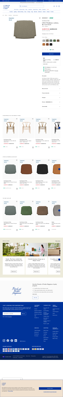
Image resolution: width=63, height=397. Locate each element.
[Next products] (59, 128)
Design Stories (35, 9)
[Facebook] (8, 340)
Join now (35, 297)
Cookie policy (15, 357)
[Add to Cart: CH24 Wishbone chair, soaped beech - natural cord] (33, 147)
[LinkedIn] (16, 340)
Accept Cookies (50, 388)
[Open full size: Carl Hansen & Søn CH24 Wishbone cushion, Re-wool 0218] (25, 29)
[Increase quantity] (47, 49)
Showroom (36, 332)
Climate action (46, 316)
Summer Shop (22, 9)
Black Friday (55, 338)
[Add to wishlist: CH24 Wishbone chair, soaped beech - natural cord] (32, 119)
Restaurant (36, 334)
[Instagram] (4, 340)
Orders (35, 308)
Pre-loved (36, 335)
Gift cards (54, 334)
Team (54, 313)
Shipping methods (38, 312)
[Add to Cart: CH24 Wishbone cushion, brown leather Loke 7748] (33, 189)
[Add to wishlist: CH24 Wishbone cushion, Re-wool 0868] (16, 160)
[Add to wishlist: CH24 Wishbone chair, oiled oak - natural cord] (16, 119)
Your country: (5, 316)
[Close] (20, 379)
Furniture (11, 11)
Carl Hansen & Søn (45, 20)
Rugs (32, 11)
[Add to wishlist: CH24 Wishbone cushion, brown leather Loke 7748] (32, 160)
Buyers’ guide (46, 323)
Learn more (34, 294)
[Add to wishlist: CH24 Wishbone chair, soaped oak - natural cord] (48, 119)
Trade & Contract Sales (56, 309)
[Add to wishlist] (39, 18)
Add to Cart (51, 53)
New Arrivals (16, 9)
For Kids (52, 11)
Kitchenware (46, 337)
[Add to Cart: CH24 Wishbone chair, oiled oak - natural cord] (17, 147)
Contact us (36, 317)
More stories (57, 240)
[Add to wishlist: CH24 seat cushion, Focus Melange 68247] (32, 201)
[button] (54, 6)
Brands (40, 9)
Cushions (10, 15)
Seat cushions (15, 15)
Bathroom (40, 11)
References (55, 315)
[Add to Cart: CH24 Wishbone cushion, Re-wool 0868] (17, 189)
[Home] (3, 15)
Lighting (15, 11)
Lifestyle (48, 11)
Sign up (23, 313)
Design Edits (55, 333)
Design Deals (55, 336)
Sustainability (46, 310)
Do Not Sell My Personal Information (50, 391)
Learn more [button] (45, 63)
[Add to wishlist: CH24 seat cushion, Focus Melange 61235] (48, 201)
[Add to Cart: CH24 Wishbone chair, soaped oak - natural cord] (49, 147)
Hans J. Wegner (45, 26)
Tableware (46, 339)
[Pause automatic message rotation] (43, 1)
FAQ (35, 315)
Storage (28, 11)
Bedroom (35, 11)
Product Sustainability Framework (46, 313)
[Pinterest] (12, 340)
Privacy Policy (10, 391)
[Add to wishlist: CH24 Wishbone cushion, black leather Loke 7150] (48, 160)
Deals (26, 9)
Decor (25, 11)
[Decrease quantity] (43, 49)
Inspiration (30, 9)
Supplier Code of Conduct (47, 321)
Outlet (48, 9)
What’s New (46, 330)
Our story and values (46, 308)
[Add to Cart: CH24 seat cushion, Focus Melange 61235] (49, 230)
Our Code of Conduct (46, 319)
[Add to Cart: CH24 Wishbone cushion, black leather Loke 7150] (49, 189)
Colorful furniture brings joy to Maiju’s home (36, 259)
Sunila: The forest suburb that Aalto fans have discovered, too (13, 259)
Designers (44, 9)
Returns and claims (38, 314)
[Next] (59, 259)
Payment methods (38, 310)
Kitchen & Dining (20, 11)
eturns (49, 69)
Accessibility (20, 357)
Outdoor (44, 11)
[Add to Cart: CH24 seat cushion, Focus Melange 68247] (33, 230)
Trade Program (56, 311)
